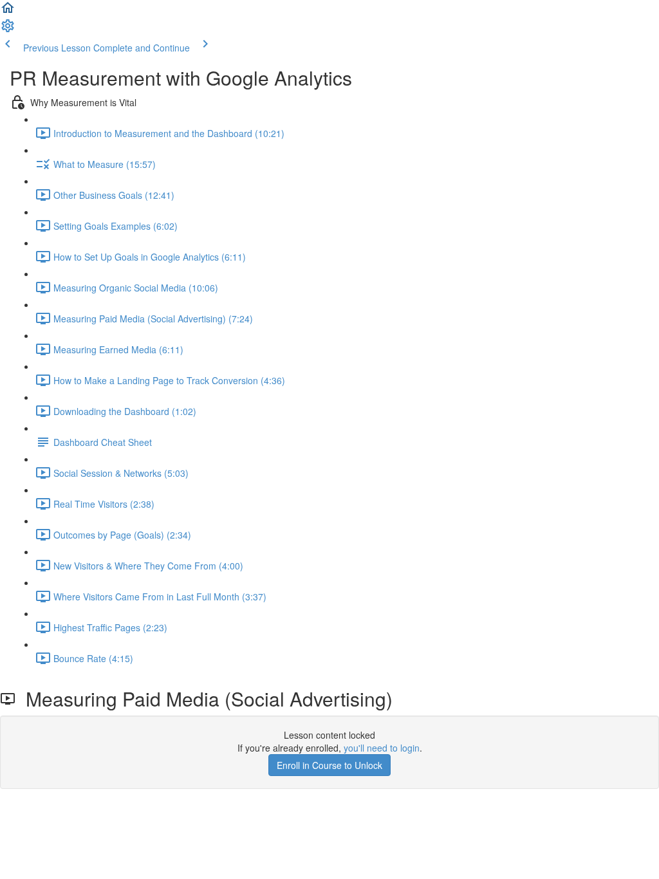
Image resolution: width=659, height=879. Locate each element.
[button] (7, 11)
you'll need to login (382, 747)
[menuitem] (7, 29)
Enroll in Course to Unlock (329, 765)
